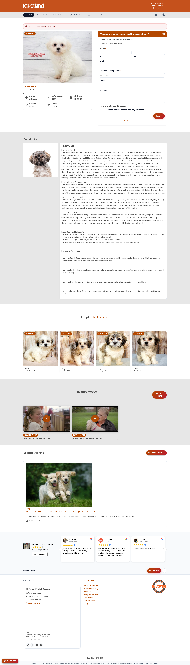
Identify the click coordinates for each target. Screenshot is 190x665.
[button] (165, 549)
